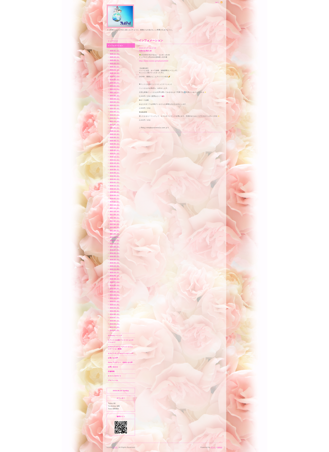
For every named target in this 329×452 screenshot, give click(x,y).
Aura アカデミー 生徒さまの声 (120, 362)
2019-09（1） (115, 166)
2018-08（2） (115, 192)
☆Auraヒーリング (115, 335)
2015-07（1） (115, 282)
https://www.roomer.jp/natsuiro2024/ (153, 61)
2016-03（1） (115, 259)
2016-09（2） (115, 246)
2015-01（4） (115, 298)
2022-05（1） (115, 111)
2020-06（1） (115, 144)
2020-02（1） (115, 150)
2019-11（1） (115, 160)
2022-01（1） (115, 118)
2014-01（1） (115, 330)
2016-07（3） (115, 250)
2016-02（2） (115, 262)
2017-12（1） (115, 205)
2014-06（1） (115, 320)
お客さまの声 (113, 358)
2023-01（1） (115, 105)
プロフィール (113, 380)
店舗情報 (111, 371)
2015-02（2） (115, 295)
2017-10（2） (115, 211)
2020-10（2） (115, 134)
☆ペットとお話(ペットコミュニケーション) (121, 341)
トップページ (113, 41)
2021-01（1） (115, 127)
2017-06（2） (115, 224)
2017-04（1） (115, 230)
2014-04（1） (115, 324)
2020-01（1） (115, 153)
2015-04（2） (115, 288)
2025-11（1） (115, 54)
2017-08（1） (115, 217)
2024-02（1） (115, 82)
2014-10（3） (115, 307)
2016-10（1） (115, 243)
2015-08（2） (115, 279)
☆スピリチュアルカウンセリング (120, 353)
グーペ (213, 447)
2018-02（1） (115, 198)
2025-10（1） (115, 57)
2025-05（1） (115, 63)
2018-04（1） (115, 195)
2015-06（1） (115, 285)
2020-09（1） (115, 137)
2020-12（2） (115, 131)
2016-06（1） (115, 253)
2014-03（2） (115, 327)
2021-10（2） (115, 121)
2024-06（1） (115, 79)
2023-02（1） (115, 102)
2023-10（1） (115, 92)
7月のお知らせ (145, 51)
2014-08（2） (115, 314)
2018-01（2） (115, 201)
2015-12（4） (115, 266)
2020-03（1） (115, 147)
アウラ (115, 447)
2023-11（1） (115, 89)
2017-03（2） (115, 234)
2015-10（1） (115, 272)
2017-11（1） (115, 208)
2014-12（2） (115, 301)
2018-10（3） (115, 189)
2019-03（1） (115, 176)
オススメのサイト (114, 376)
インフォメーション (115, 45)
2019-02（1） (115, 179)
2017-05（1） (115, 227)
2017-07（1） (115, 221)
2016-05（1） (115, 256)
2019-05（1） (115, 172)
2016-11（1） (115, 240)
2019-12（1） (115, 156)
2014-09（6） (115, 311)
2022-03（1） (115, 115)
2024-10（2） (115, 73)
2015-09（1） (115, 275)
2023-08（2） (115, 95)
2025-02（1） (115, 66)
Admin (219, 447)
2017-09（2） (115, 214)
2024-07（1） (115, 76)
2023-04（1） (115, 99)
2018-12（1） (115, 185)
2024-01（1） (115, 86)
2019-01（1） (115, 182)
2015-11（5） (115, 269)
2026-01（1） (115, 50)
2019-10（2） (115, 163)
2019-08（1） (115, 169)
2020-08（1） (115, 140)
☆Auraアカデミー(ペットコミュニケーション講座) (120, 348)
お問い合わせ (113, 367)
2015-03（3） (115, 291)
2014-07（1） (115, 317)
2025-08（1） (115, 60)
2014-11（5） (115, 304)
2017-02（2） (115, 237)
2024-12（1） (115, 70)
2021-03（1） (115, 124)
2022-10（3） (115, 108)
